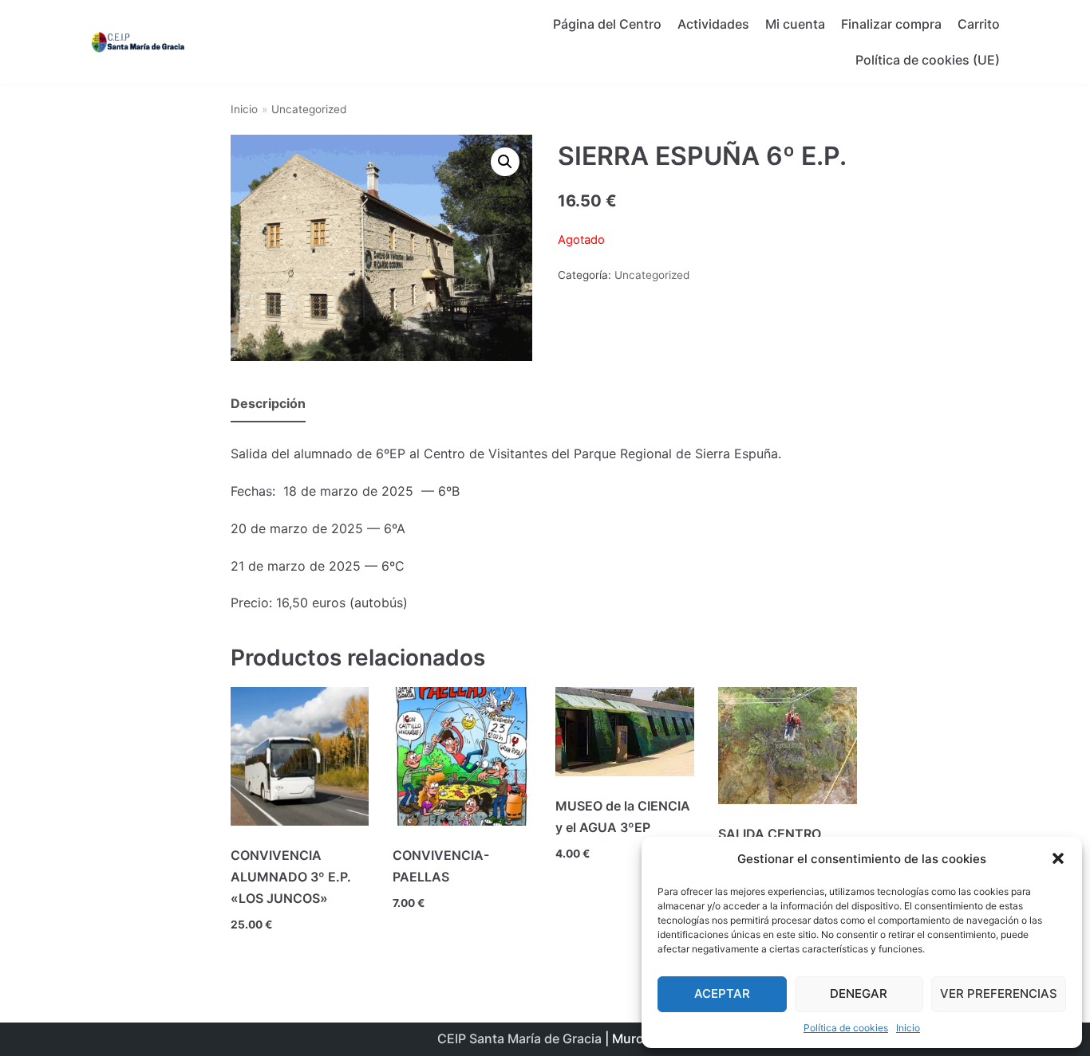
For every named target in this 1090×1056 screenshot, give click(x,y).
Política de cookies (846, 1028)
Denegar (858, 993)
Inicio (908, 1028)
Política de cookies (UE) (927, 60)
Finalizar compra (891, 24)
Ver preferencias (998, 993)
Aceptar (722, 993)
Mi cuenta (795, 24)
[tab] (268, 404)
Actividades (713, 24)
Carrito (979, 24)
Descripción (268, 403)
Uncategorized (308, 109)
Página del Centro (607, 24)
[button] (1058, 858)
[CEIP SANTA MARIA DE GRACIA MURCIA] (138, 42)
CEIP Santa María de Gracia (519, 1038)
